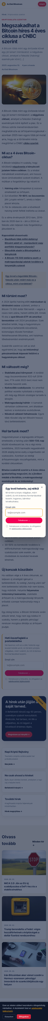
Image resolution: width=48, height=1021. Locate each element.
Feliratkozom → (24, 520)
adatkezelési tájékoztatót (22, 529)
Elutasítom (9, 1017)
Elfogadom (24, 1017)
